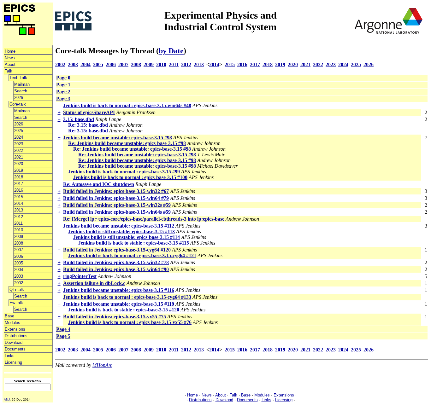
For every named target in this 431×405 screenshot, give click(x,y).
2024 (18, 137)
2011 (18, 223)
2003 (18, 276)
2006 (18, 256)
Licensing (13, 362)
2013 (18, 210)
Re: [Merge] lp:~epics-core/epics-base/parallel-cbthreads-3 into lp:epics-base (143, 219)
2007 (18, 249)
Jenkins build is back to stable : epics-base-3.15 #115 (133, 243)
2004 (18, 269)
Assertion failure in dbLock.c (94, 283)
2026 (18, 97)
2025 (18, 130)
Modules (12, 322)
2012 (18, 216)
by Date (171, 51)
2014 (18, 203)
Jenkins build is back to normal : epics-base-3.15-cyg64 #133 (127, 297)
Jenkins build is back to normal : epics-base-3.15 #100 (130, 177)
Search (20, 91)
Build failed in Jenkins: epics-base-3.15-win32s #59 (117, 205)
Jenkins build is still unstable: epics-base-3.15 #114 (126, 237)
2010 (18, 230)
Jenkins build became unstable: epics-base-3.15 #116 (118, 290)
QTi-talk (16, 289)
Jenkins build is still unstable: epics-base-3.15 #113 (121, 231)
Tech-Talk (18, 77)
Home (10, 51)
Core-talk (17, 104)
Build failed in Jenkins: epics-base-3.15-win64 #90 (116, 269)
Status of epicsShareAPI (89, 112)
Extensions (15, 329)
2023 (18, 144)
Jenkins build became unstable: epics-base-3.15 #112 (118, 226)
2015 (18, 196)
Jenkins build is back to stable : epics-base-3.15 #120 (123, 309)
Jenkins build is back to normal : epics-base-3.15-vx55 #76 (130, 322)
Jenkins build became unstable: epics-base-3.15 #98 (117, 137)
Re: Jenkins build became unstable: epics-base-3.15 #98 (127, 143)
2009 (18, 236)
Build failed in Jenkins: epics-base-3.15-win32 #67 (116, 191)
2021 (18, 157)
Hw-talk (16, 302)
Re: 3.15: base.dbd (88, 125)
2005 (18, 263)
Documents (15, 349)
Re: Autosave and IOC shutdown (98, 184)
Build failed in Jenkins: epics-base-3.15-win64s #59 (117, 212)
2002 (18, 283)
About (10, 64)
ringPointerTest (80, 276)
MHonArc (102, 365)
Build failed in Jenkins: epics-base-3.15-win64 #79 (116, 198)
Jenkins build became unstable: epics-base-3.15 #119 (118, 304)
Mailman (22, 84)
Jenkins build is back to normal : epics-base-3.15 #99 (124, 171)
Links (10, 355)
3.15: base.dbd (78, 119)
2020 (18, 163)
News (10, 57)
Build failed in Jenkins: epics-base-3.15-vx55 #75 (114, 316)
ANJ (7, 399)
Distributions (16, 335)
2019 (18, 170)
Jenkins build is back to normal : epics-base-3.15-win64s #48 (127, 105)
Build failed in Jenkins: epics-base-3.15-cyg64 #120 (117, 249)
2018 (18, 177)
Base (9, 316)
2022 (18, 150)
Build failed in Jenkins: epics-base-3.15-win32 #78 (116, 262)
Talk (8, 71)
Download (13, 342)
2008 (18, 243)
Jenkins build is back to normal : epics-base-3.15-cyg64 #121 (132, 255)
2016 (18, 190)
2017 (18, 183)
